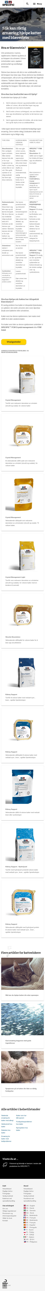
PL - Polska (30, 1232)
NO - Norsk (30, 1213)
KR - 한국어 (30, 1239)
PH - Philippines (31, 1242)
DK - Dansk (30, 1208)
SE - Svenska (30, 1210)
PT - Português (31, 1227)
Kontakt (5, 1220)
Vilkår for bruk (7, 1218)
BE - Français (31, 1222)
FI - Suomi (29, 1230)
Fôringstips (6, 1193)
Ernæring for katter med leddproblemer (6, 1138)
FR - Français (31, 1218)
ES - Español (30, 1225)
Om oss (5, 1208)
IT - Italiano (30, 1237)
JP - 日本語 (30, 1234)
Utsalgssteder (14, 342)
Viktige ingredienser (9, 1211)
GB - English (30, 1206)
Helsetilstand (7, 1189)
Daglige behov (7, 1191)
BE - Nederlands (32, 1220)
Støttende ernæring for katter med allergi (7, 1118)
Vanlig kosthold (8, 1196)
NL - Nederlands (31, 1215)
